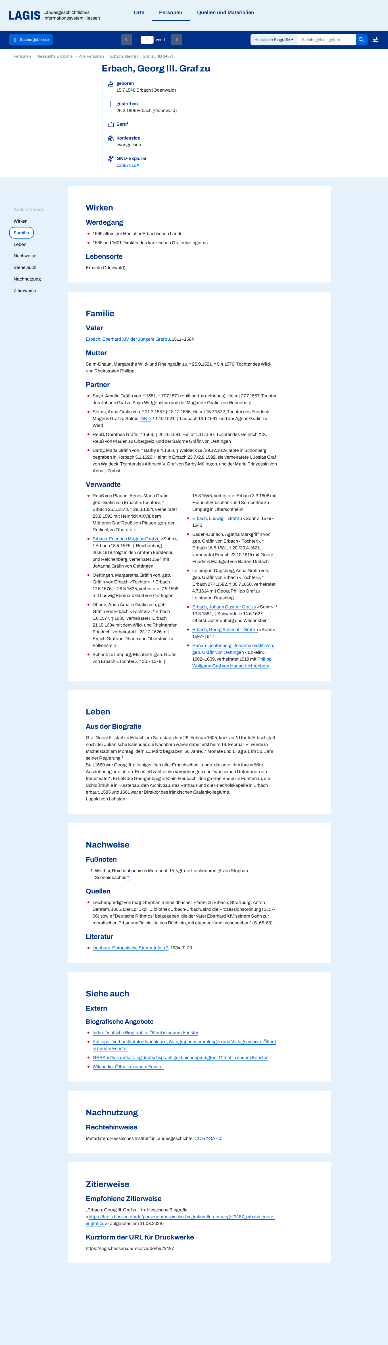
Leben (20, 244)
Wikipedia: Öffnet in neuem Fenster (128, 1066)
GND (145, 418)
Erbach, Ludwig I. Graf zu (217, 518)
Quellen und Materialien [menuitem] (225, 12)
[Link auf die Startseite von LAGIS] (56, 15)
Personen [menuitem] (170, 12)
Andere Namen (29, 209)
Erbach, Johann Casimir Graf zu (224, 606)
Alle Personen (91, 56)
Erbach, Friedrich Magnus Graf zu (126, 538)
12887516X (127, 165)
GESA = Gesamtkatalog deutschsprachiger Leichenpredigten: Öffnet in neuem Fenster (180, 1057)
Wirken (21, 221)
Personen (22, 56)
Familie (21, 232)
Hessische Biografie (272, 40)
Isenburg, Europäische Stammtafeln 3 (130, 947)
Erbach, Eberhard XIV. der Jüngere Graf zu (128, 339)
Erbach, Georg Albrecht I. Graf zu (225, 629)
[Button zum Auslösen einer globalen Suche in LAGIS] (362, 39)
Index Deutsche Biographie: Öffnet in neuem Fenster (145, 1032)
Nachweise (25, 255)
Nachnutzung (27, 279)
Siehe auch (25, 267)
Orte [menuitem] (139, 12)
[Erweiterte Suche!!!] (375, 39)
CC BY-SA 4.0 (208, 1138)
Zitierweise (25, 290)
